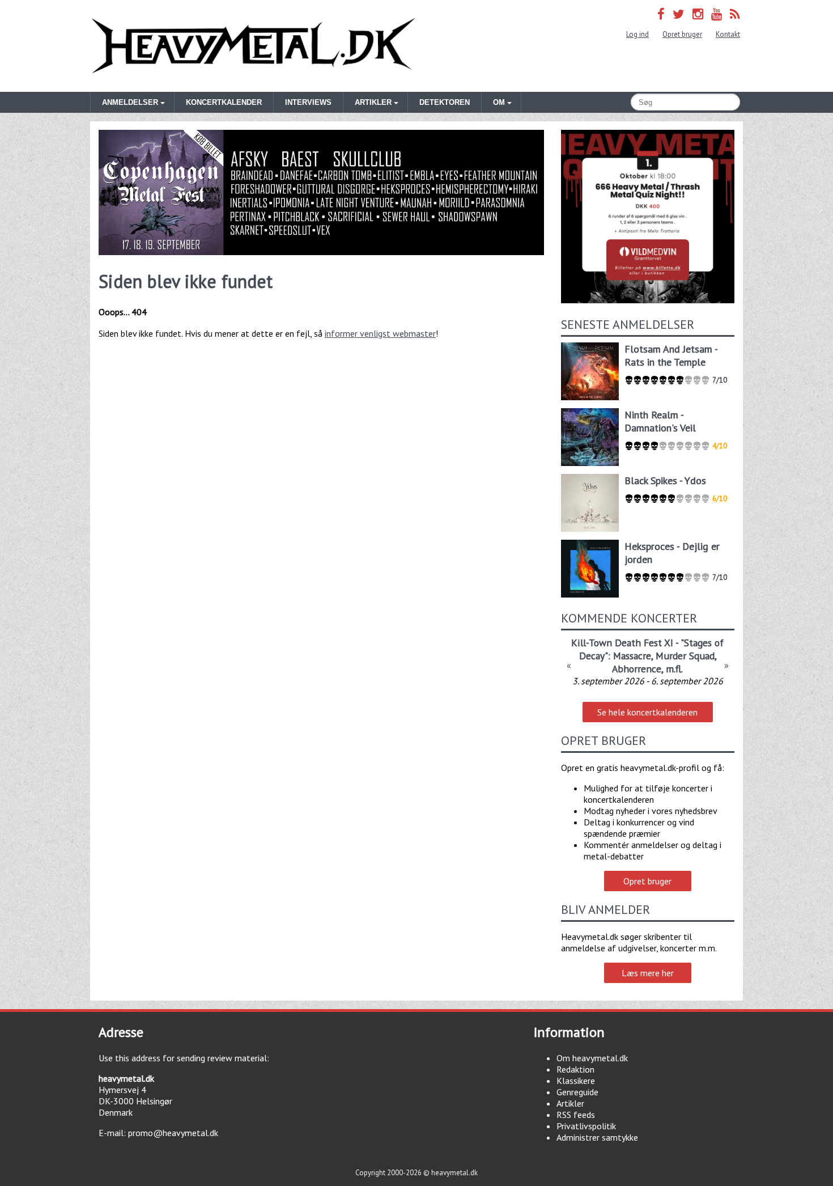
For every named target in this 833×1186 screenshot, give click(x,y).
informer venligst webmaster (380, 333)
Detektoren (444, 102)
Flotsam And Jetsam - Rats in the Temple (670, 355)
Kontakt (728, 34)
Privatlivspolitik (586, 1126)
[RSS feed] (735, 14)
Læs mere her (648, 973)
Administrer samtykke (597, 1137)
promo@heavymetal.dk (173, 1132)
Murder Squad (685, 655)
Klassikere (575, 1080)
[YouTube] (716, 14)
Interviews (308, 102)
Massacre (632, 655)
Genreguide (577, 1092)
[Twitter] (679, 14)
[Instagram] (697, 14)
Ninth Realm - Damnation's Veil (660, 421)
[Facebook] (661, 14)
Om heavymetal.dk (592, 1058)
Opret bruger (682, 34)
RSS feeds (575, 1114)
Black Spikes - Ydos (665, 480)
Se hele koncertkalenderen (647, 712)
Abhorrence (636, 668)
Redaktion (575, 1069)
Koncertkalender (224, 102)
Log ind (637, 34)
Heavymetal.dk (253, 46)
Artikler (570, 1103)
